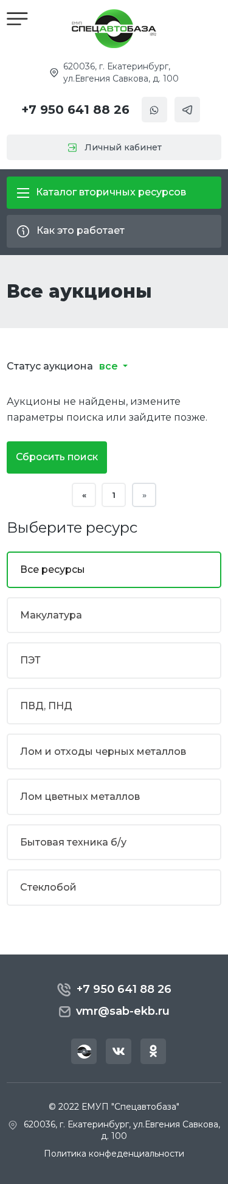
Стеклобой (48, 887)
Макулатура (51, 615)
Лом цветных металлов (80, 796)
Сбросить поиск (57, 457)
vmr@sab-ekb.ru (123, 1011)
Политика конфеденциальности (114, 1153)
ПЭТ (30, 660)
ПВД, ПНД (46, 706)
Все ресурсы (52, 569)
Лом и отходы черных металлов (103, 751)
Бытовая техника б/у (73, 842)
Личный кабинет (123, 147)
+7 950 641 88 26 (75, 109)
